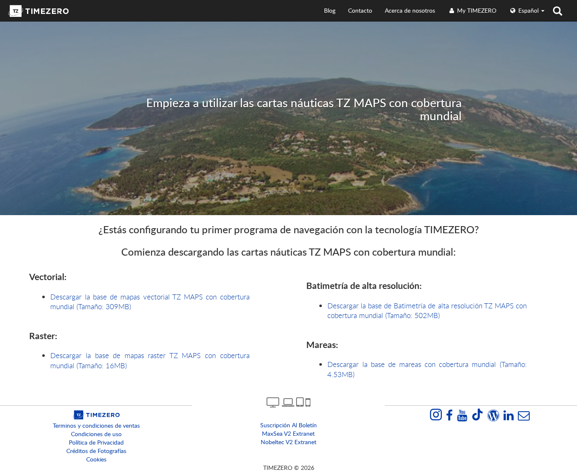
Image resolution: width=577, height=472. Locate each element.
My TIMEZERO (475, 10)
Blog (329, 10)
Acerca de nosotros (410, 10)
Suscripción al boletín (288, 425)
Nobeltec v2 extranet (288, 442)
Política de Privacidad (96, 442)
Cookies (96, 459)
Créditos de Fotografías (96, 451)
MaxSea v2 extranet (288, 433)
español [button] (528, 10)
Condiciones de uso (96, 434)
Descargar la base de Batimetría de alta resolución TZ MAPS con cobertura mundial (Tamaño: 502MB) (426, 311)
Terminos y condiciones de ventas (96, 425)
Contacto (360, 10)
